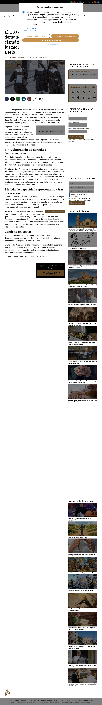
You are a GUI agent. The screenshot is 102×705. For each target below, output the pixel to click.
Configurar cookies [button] (51, 44)
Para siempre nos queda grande (78, 537)
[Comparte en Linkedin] (23, 99)
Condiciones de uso (26, 700)
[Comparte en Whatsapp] (18, 99)
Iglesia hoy (7, 16)
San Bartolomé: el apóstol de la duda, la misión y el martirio (81, 609)
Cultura (86, 16)
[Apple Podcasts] (92, 2)
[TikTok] (83, 2)
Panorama (16, 16)
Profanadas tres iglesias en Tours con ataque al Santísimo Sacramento (82, 381)
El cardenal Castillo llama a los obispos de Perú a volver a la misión (81, 628)
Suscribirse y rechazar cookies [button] (65, 36)
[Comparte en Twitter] (12, 99)
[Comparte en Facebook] (7, 99)
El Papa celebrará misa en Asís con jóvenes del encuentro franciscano (82, 305)
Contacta (36, 700)
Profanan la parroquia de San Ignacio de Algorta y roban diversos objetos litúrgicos (82, 229)
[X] (77, 2)
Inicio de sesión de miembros (51, 40)
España (21, 58)
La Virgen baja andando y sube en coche (81, 573)
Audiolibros (7, 24)
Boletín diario (74, 196)
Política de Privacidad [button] (30, 31)
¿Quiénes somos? (14, 700)
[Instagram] (74, 2)
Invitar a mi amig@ (76, 137)
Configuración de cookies (86, 700)
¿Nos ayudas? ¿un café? (55, 211)
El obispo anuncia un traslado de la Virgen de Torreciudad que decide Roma (82, 285)
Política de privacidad (85, 200)
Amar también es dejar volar (77, 248)
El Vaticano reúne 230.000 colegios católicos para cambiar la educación (82, 401)
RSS (76, 700)
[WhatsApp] (71, 2)
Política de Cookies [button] (32, 28)
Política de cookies (59, 700)
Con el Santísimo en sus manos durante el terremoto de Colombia (81, 343)
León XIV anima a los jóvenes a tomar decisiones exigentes (80, 591)
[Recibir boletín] (29, 99)
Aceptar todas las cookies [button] (36, 36)
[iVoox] (89, 2)
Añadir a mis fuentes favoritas (50, 273)
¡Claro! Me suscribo (76, 203)
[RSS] (95, 2)
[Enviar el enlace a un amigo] (35, 99)
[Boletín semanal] (98, 2)
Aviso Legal (70, 700)
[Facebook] (80, 2)
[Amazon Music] (86, 2)
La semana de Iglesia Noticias (78, 194)
